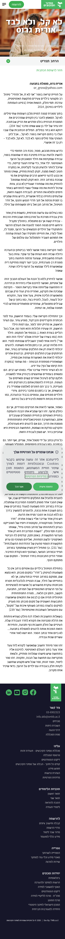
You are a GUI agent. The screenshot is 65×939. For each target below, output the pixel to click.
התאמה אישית (46, 486)
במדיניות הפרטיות (36, 476)
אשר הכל (19, 486)
